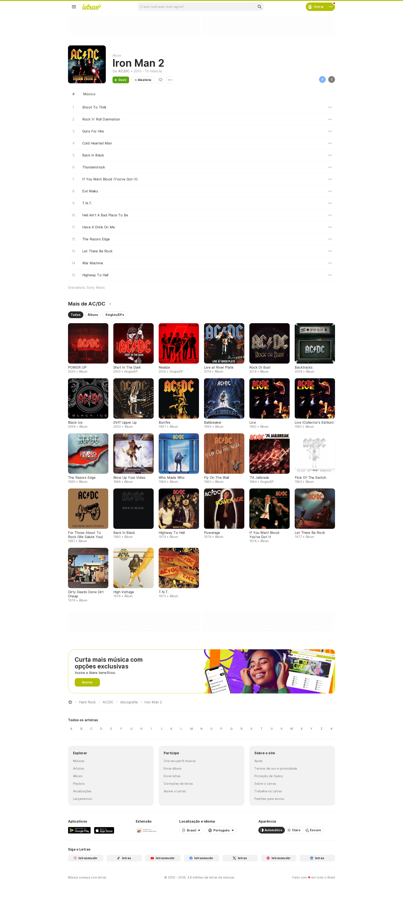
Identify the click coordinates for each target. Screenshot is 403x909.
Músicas (79, 761)
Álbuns (77, 776)
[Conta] (331, 7)
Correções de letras (178, 783)
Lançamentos (82, 799)
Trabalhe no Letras (268, 791)
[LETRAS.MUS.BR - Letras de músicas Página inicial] (92, 7)
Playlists (79, 783)
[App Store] (104, 830)
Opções (169, 80)
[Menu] (74, 7)
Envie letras (172, 776)
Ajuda (258, 761)
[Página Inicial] (70, 702)
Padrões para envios (269, 799)
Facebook (322, 79)
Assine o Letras (175, 791)
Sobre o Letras (265, 783)
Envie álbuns (173, 768)
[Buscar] (259, 7)
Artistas (78, 768)
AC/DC (124, 71)
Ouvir (122, 80)
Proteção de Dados (268, 776)
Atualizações (82, 791)
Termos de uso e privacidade (275, 768)
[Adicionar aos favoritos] (160, 80)
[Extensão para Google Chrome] (147, 830)
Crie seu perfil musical (179, 761)
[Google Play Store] (79, 830)
